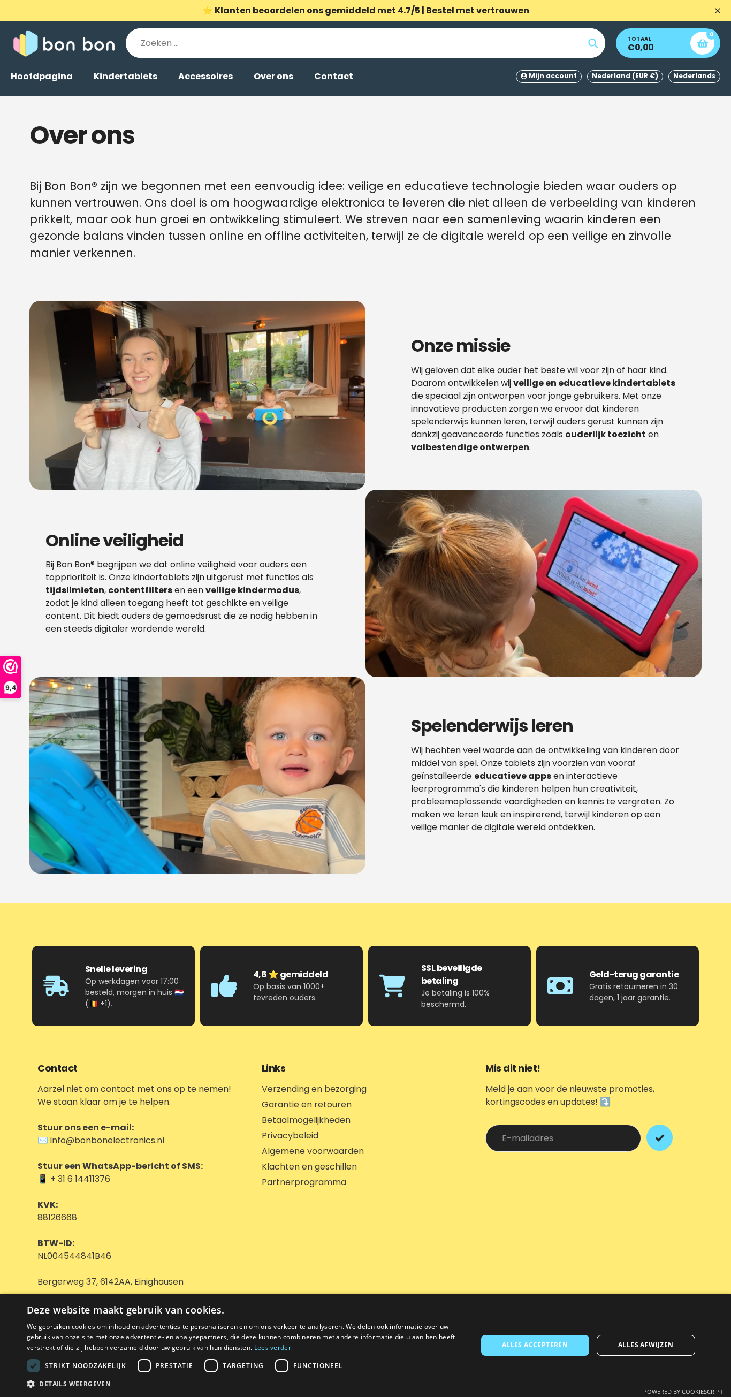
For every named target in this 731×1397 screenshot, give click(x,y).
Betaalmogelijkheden (306, 1120)
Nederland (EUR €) (625, 75)
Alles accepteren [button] (535, 1344)
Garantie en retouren (307, 1104)
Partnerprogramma (304, 1182)
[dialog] (365, 1345)
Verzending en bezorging (314, 1089)
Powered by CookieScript (683, 1391)
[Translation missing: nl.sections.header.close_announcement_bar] (717, 10)
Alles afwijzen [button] (646, 1344)
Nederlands (694, 75)
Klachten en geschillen (309, 1166)
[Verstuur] (659, 1138)
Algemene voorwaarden (313, 1151)
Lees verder (272, 1347)
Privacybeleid (290, 1135)
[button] (245, 1383)
